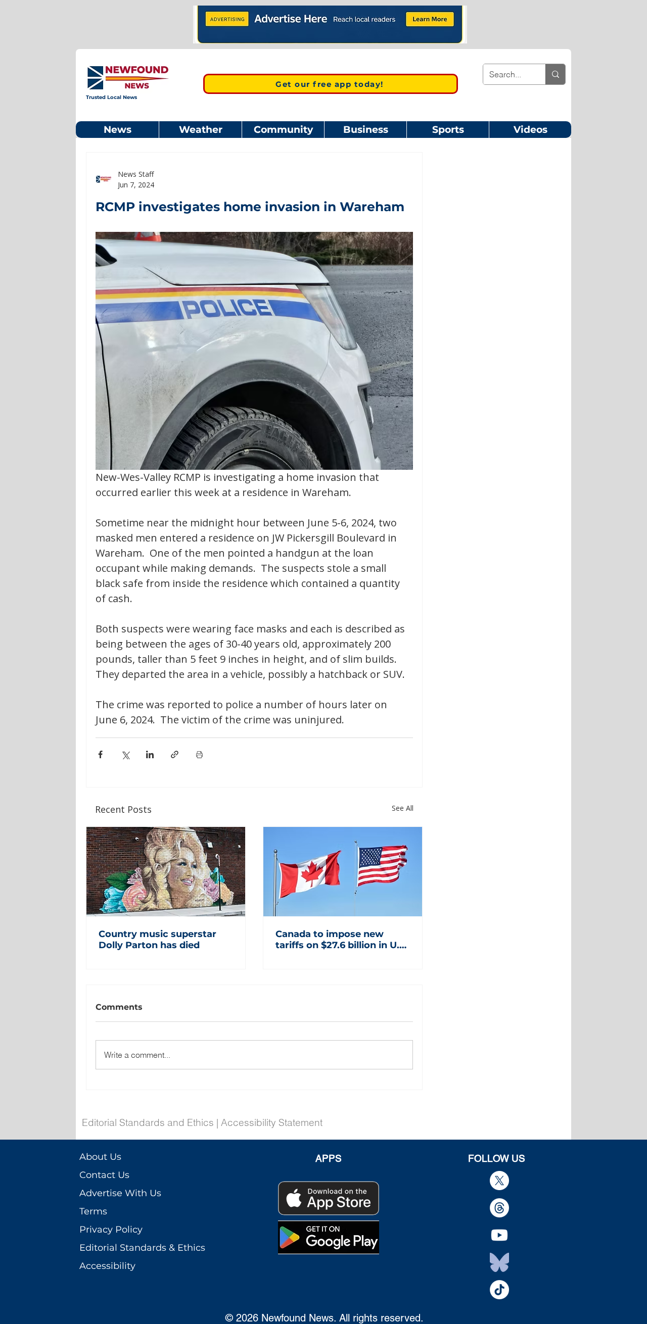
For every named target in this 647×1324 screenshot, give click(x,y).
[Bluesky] (499, 1262)
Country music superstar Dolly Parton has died (157, 939)
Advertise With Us (120, 1193)
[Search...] (555, 74)
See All (402, 808)
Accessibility (107, 1265)
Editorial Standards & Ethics (142, 1247)
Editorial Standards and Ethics (148, 1122)
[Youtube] (499, 1235)
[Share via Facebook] (100, 754)
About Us (100, 1156)
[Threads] (499, 1207)
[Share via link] (174, 754)
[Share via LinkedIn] (150, 754)
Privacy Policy (111, 1229)
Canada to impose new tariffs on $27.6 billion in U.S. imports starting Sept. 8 (341, 939)
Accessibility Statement (271, 1122)
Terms (93, 1211)
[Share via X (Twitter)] (125, 754)
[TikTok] (499, 1289)
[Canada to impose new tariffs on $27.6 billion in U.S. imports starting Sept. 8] (342, 871)
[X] (499, 1180)
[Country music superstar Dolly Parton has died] (165, 871)
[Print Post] (199, 754)
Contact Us (104, 1175)
